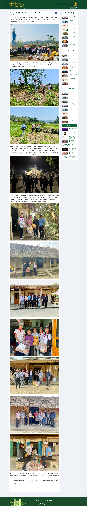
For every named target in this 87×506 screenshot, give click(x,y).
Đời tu (58, 7)
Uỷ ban (48, 7)
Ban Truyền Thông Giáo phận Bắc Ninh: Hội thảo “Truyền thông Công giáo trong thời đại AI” (72, 37)
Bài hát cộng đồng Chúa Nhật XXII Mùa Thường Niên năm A (72, 29)
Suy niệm (39, 7)
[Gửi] (77, 8)
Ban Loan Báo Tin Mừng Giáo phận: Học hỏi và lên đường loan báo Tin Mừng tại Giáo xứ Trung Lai (73, 33)
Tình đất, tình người (72, 116)
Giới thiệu (28, 7)
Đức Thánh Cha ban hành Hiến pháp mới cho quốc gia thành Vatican (72, 59)
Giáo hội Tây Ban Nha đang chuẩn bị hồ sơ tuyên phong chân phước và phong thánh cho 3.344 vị (73, 67)
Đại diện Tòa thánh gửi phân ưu (73, 129)
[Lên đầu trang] (85, 503)
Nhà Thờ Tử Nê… (72, 20)
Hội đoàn (53, 7)
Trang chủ (24, 8)
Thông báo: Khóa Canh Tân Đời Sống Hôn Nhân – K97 (72, 25)
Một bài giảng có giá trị (73, 132)
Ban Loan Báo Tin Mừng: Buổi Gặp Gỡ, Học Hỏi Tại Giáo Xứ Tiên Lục (72, 17)
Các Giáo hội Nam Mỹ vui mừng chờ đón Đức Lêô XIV (73, 56)
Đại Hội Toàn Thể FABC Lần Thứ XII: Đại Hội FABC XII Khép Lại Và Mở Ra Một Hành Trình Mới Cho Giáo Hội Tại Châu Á (73, 75)
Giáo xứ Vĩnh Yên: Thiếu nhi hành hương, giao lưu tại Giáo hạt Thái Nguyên (73, 121)
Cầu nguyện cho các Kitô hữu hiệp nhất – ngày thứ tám (72, 149)
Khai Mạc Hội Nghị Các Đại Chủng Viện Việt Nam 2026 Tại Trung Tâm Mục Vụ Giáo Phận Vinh (73, 71)
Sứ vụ (62, 7)
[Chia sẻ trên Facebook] (56, 13)
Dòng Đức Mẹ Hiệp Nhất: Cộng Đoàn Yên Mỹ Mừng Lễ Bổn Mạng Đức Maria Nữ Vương (73, 105)
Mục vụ (44, 7)
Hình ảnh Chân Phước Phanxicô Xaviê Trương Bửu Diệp (73, 79)
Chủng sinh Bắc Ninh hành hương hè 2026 (72, 41)
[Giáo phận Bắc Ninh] (17, 4)
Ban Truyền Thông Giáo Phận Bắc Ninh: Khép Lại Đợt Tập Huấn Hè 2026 (73, 45)
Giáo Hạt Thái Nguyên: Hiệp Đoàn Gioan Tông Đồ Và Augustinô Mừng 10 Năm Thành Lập (73, 101)
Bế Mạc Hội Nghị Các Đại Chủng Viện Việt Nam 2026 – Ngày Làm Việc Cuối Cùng (73, 63)
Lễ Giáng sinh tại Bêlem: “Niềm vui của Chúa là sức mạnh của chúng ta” (70, 157)
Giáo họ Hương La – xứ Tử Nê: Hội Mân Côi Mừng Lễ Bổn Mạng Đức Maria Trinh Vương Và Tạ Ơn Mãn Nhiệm (73, 98)
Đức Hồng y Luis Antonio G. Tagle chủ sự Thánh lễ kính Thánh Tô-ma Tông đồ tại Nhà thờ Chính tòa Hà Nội (73, 83)
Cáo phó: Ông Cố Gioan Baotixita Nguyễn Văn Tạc (72, 137)
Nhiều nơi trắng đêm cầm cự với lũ (72, 141)
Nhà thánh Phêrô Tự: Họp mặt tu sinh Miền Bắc (69, 145)
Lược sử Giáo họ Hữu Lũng (72, 153)
